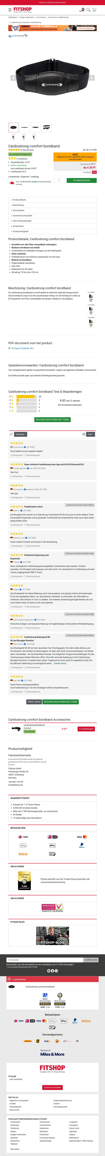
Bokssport (44, 1131)
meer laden (34, 702)
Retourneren (14, 1110)
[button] (13, 127)
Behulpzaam (17, 455)
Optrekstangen (46, 1141)
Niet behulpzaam (33, 455)
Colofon (57, 1104)
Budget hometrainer (18, 1135)
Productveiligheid (20, 231)
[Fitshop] (22, 10)
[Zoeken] (88, 10)
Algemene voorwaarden (18, 1100)
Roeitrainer (14, 1125)
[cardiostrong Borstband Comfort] (16, 729)
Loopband (73, 1122)
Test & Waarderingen (22, 221)
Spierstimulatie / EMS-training (81, 1141)
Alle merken (14, 1149)
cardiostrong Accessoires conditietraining (26, 22)
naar (15, 1079)
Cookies (12, 1104)
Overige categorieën (26, 17)
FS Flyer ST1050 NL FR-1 (22, 348)
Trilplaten (14, 1144)
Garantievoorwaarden (22, 215)
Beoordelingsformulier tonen (52, 419)
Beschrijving (18, 205)
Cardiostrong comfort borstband (40, 987)
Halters (13, 1131)
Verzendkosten (15, 1107)
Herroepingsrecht (60, 1107)
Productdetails (19, 200)
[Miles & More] (52, 1052)
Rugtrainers (15, 1141)
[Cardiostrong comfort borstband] (15, 987)
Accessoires (40, 17)
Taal (90, 434)
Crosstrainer (15, 1122)
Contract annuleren (52, 1087)
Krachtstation (45, 1125)
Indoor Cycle (74, 1128)
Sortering (20, 434)
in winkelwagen (81, 180)
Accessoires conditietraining (58, 17)
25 (40, 396)
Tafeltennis (14, 1128)
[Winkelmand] (95, 10)
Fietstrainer (44, 1135)
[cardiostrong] (18, 35)
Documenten (18, 210)
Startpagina (12, 17)
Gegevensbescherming (63, 1100)
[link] (23, 837)
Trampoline (73, 1125)
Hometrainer (45, 1122)
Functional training (47, 1138)
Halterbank (44, 1128)
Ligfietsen (73, 1131)
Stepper (72, 1135)
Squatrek (14, 1138)
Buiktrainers (74, 1138)
